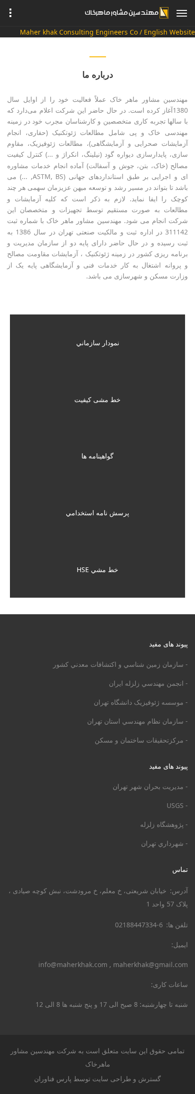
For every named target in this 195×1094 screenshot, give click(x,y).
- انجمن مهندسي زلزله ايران (148, 683)
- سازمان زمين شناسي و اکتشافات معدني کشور (120, 664)
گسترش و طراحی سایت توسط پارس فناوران (97, 1078)
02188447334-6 (139, 924)
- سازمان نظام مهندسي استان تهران (137, 721)
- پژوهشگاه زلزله (164, 824)
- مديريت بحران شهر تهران (150, 786)
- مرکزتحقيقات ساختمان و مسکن (141, 739)
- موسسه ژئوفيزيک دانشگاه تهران (141, 702)
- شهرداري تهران (164, 843)
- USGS (177, 805)
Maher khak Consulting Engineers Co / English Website (107, 31)
